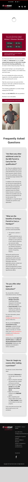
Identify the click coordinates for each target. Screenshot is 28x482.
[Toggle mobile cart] (19, 6)
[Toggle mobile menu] (25, 6)
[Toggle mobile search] (22, 6)
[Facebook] (16, 457)
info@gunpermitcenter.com (12, 318)
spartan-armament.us (16, 331)
